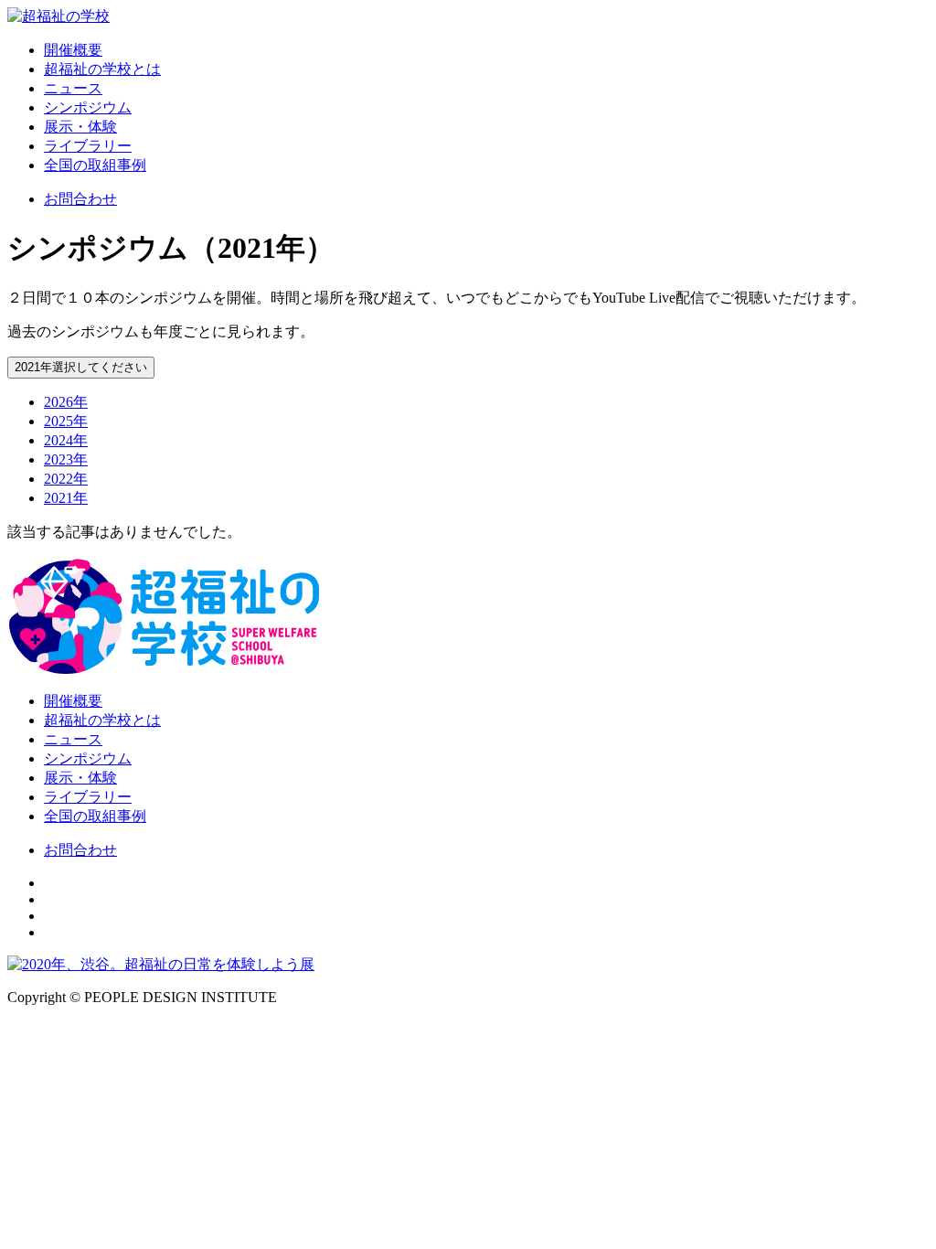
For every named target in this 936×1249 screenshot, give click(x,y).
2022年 (66, 478)
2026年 (66, 402)
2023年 (66, 459)
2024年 (66, 440)
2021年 (66, 498)
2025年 (66, 421)
